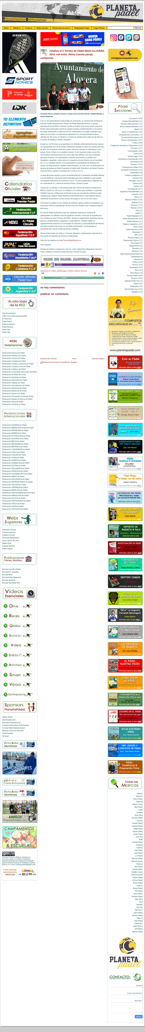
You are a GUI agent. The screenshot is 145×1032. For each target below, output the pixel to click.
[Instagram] (113, 40)
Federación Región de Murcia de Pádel (17, 399)
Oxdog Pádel (137, 869)
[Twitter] (129, 40)
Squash (137, 259)
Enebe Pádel (137, 823)
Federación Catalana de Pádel (14, 369)
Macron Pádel (137, 858)
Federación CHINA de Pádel (13, 457)
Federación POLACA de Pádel (14, 498)
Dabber (139, 812)
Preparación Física (131, 240)
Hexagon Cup (134, 181)
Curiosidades (133, 151)
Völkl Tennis (137, 926)
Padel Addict (7, 321)
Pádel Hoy (6, 329)
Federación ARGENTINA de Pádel (15, 430)
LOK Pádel (138, 850)
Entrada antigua (98, 359)
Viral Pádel (138, 921)
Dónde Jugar (61, 271)
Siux (140, 902)
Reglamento (134, 246)
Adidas (139, 793)
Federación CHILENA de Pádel (14, 455)
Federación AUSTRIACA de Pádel (15, 438)
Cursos (136, 154)
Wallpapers (134, 286)
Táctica (135, 262)
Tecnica (135, 265)
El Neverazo (7, 319)
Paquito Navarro (8, 546)
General (136, 178)
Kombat (139, 845)
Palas (136, 227)
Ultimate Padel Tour (132, 281)
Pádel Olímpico (133, 221)
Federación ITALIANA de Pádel (14, 485)
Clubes (53, 271)
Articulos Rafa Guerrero (130, 124)
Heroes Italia (137, 831)
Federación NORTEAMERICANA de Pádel (18, 493)
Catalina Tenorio (8, 535)
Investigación (133, 189)
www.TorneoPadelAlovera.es (70, 240)
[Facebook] (121, 40)
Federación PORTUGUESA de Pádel (16, 501)
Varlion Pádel (137, 915)
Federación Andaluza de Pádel (14, 355)
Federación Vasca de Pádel (12, 402)
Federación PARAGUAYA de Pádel (15, 495)
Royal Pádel (137, 888)
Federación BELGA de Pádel (13, 441)
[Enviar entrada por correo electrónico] (42, 273)
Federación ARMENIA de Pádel (14, 433)
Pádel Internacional (130, 218)
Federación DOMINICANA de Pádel (16, 463)
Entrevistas (134, 162)
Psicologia (135, 243)
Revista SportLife (8, 580)
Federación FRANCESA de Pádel (15, 471)
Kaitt (140, 839)
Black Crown (137, 804)
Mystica (139, 864)
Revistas (135, 248)
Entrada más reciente (48, 359)
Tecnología (133, 267)
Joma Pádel (137, 834)
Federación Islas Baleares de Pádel (16, 385)
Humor (136, 186)
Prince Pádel (137, 880)
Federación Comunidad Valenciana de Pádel (19, 372)
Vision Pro (138, 923)
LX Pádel (138, 856)
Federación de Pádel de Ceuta (14, 374)
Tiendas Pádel (132, 275)
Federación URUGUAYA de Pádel (15, 509)
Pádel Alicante (7, 327)
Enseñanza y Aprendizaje (128, 159)
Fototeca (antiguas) (132, 175)
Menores (134, 205)
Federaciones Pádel (130, 167)
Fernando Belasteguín (10, 538)
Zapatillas (135, 292)
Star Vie (139, 907)
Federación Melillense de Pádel (14, 391)
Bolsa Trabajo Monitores (129, 126)
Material (135, 202)
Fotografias (134, 173)
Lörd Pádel (138, 853)
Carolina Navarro (9, 532)
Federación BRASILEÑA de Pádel (15, 444)
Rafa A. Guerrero (22, 857)
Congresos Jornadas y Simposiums (124, 145)
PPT (136, 235)
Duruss (139, 820)
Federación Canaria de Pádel (13, 358)
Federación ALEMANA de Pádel (14, 425)
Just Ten (139, 837)
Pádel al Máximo (8, 324)
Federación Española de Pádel (14, 377)
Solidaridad (135, 257)
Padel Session (136, 875)
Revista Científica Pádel (11, 569)
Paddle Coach (136, 872)
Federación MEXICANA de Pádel (15, 490)
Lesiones (135, 194)
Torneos (84, 271)
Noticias (77, 271)
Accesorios (133, 118)
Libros (136, 197)
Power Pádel (137, 877)
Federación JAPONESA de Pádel (15, 487)
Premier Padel (133, 238)
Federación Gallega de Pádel (13, 383)
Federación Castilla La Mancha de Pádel (18, 364)
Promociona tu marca (61, 28)
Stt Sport (5, 736)
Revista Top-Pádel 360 (11, 583)
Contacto (28, 28)
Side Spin (138, 899)
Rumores (135, 251)
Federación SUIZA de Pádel (13, 506)
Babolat (139, 801)
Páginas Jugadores (130, 224)
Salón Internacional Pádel (130, 254)
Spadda (139, 904)
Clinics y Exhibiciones (129, 140)
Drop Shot (138, 815)
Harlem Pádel (137, 826)
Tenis (137, 270)
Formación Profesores (129, 170)
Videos (136, 284)
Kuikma (139, 848)
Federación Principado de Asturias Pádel (18, 396)
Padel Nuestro (7, 733)
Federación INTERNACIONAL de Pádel (17, 482)
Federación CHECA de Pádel (13, 452)
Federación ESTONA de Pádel (14, 466)
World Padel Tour (131, 289)
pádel (138, 213)
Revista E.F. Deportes (10, 572)
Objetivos (17, 28)
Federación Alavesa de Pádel (13, 353)
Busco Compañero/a (130, 132)
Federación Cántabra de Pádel (14, 361)
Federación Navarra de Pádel (13, 393)
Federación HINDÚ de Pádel (13, 476)
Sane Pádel (137, 894)
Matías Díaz (6, 543)
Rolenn (139, 885)
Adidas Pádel (7, 717)
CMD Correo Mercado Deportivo (14, 316)
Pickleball (136, 232)
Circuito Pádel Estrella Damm (13, 728)
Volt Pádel (138, 929)
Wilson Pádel (137, 932)
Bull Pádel (138, 807)
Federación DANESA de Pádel (14, 460)
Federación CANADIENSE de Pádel (16, 449)
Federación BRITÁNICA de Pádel (15, 447)
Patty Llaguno (7, 549)
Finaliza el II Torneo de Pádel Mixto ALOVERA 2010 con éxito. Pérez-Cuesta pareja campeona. (72, 54)
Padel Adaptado (133, 216)
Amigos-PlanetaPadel (130, 121)
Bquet (136, 129)
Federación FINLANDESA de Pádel (15, 468)
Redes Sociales (42, 28)
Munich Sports (136, 861)
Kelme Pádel (137, 842)
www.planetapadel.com (26, 864)
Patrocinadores (132, 229)
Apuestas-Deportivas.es (11, 722)
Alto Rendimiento (9, 313)
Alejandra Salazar (9, 530)
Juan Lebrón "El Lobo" (11, 540)
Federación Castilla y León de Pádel (16, 366)
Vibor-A (139, 918)
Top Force (138, 910)
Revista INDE (7, 575)
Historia (136, 183)
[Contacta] (136, 40)
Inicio (6, 28)
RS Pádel (138, 891)
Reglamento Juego (81, 28)
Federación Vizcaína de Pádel (13, 404)
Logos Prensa (99, 28)
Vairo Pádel (138, 913)
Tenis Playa (134, 273)
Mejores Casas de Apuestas (13, 731)
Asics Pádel (137, 799)
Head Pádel (137, 829)
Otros (138, 210)
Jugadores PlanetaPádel (129, 191)
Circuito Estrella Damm (130, 137)
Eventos (70, 271)
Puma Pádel (137, 883)
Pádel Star (6, 332)
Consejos (134, 148)
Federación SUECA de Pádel (13, 504)
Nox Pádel (138, 867)
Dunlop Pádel (137, 818)
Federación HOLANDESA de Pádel (15, 479)
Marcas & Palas (131, 200)
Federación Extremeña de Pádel (14, 380)
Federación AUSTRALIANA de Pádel (16, 436)
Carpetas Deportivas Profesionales (15, 725)
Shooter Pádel (136, 896)
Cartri (140, 810)
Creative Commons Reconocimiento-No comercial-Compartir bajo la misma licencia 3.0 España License (18, 861)
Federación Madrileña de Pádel (14, 388)
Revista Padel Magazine (11, 577)
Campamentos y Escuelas (129, 135)
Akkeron (139, 796)
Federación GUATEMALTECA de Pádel (17, 474)
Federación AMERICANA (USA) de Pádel (18, 428)
